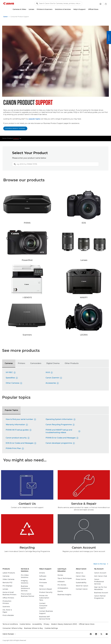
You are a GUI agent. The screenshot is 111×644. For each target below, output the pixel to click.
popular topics (34, 119)
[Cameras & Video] (27, 9)
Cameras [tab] (9, 363)
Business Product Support (15, 128)
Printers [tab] (21, 363)
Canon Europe (8, 634)
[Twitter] (101, 634)
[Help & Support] (86, 9)
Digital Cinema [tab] (53, 363)
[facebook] (91, 634)
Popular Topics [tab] (11, 410)
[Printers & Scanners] (53, 9)
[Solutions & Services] (72, 9)
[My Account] (100, 4)
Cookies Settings (51, 628)
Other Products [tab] (71, 363)
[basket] (106, 4)
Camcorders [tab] (35, 363)
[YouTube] (107, 634)
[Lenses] (35, 9)
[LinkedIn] (96, 634)
